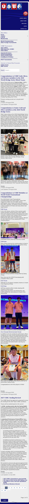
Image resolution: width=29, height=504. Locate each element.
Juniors (3, 36)
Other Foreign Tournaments (8, 42)
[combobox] (12, 70)
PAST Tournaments (6, 59)
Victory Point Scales (6, 55)
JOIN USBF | (24, 23)
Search (3, 70)
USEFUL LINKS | (23, 18)
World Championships (7, 41)
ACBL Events (4, 65)
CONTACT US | (23, 28)
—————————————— (9, 40)
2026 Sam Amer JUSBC (7, 49)
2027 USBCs (4, 47)
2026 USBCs (4, 50)
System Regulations (6, 54)
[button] (27, 36)
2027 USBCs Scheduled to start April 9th (14, 478)
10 (5, 490)
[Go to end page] (10, 489)
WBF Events (4, 66)
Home (2, 34)
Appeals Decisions (6, 53)
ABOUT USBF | (23, 20)
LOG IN (25, 26)
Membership (4, 38)
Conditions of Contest (7, 57)
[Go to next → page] (8, 489)
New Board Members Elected (11, 484)
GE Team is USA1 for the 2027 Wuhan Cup (15, 480)
